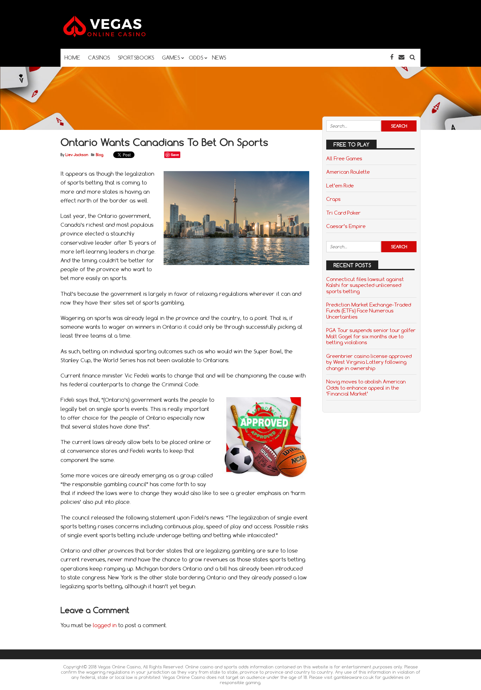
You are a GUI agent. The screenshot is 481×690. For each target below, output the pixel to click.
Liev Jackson (76, 154)
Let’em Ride (340, 185)
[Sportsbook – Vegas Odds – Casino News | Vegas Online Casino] (115, 35)
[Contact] (401, 57)
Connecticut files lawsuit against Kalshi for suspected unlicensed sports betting (365, 285)
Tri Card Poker (343, 212)
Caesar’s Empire (345, 226)
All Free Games (344, 158)
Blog (99, 154)
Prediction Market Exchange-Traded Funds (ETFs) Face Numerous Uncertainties (368, 310)
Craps (333, 199)
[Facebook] (391, 57)
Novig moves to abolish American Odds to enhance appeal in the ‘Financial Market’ (366, 387)
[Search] (412, 57)
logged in (104, 625)
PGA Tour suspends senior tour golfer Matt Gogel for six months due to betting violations (371, 336)
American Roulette (348, 171)
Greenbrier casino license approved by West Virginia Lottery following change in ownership (369, 362)
